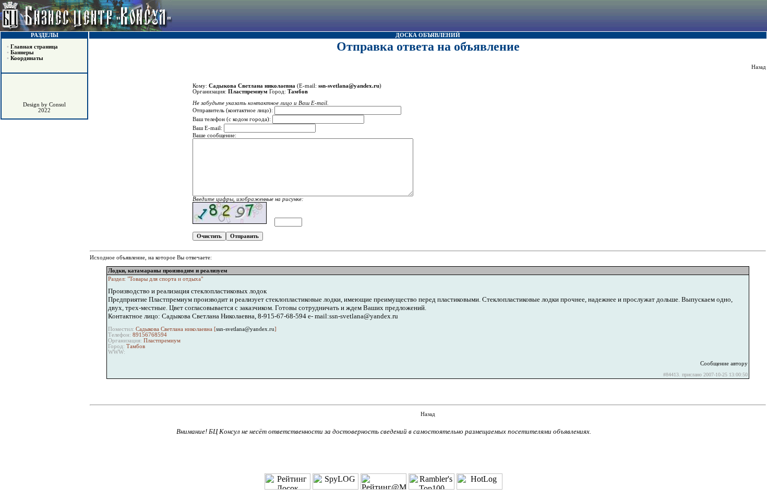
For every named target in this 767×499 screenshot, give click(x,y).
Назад (758, 67)
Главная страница (34, 47)
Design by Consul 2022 (44, 107)
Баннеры (22, 52)
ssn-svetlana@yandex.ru (245, 329)
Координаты (26, 58)
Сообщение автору (724, 363)
